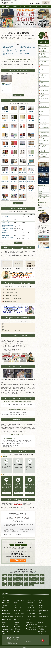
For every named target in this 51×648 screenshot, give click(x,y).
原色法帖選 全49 (5, 216)
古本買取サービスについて (25, 50)
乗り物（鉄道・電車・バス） (19, 614)
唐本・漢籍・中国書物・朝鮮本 (31, 596)
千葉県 (15, 575)
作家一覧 (28, 619)
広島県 (4, 585)
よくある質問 (17, 631)
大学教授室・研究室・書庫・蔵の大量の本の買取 (31, 628)
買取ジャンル (9, 6)
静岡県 (26, 575)
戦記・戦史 (41, 600)
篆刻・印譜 (41, 605)
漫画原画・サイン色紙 (7, 619)
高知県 (31, 585)
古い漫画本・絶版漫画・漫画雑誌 (43, 617)
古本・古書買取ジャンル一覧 (8, 596)
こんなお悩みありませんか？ (8, 50)
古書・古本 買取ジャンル (24, 46)
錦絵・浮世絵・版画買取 (43, 596)
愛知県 (20, 577)
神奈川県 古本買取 (14, 29)
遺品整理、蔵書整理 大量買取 (32, 625)
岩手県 (10, 580)
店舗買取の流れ (18, 629)
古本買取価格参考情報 (7, 47)
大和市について (23, 51)
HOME (3, 6)
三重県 (37, 580)
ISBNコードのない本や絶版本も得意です (27, 47)
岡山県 (42, 582)
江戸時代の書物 (17, 596)
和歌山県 (26, 582)
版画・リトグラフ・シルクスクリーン (43, 608)
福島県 (37, 577)
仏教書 (40, 599)
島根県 (37, 582)
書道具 (4, 607)
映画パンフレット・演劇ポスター (31, 617)
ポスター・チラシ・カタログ (19, 617)
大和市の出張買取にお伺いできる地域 (10, 51)
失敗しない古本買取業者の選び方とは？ (27, 49)
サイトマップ (5, 631)
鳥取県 (31, 582)
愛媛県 (26, 585)
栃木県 (37, 575)
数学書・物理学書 (30, 602)
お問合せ (4, 633)
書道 (15, 605)
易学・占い (17, 604)
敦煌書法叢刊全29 (5, 232)
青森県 (4, 580)
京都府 (4, 582)
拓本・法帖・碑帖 (30, 605)
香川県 (20, 585)
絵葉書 (40, 613)
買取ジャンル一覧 (42, 45)
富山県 (42, 577)
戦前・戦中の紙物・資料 (31, 613)
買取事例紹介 (15, 6)
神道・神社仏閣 (6, 600)
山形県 (26, 580)
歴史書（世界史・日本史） (31, 600)
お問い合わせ (5, 54)
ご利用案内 (29, 6)
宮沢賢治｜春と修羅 (5, 222)
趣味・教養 (5, 605)
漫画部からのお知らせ (43, 195)
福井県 (31, 577)
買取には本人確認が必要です (25, 53)
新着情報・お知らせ (42, 631)
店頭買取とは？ (29, 488)
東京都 (4, 575)
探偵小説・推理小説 (6, 613)
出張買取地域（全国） (43, 202)
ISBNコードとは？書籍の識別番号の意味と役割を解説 (25, 259)
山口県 (10, 585)
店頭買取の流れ (30, 492)
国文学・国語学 (6, 602)
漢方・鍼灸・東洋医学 (7, 604)
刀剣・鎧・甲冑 (6, 610)
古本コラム (41, 189)
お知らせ (40, 6)
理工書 (16, 602)
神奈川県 (20, 575)
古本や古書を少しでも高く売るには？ (10, 49)
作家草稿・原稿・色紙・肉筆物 (43, 611)
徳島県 (15, 585)
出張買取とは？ (5, 488)
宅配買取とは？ (17, 488)
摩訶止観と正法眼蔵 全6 (6, 235)
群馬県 (42, 575)
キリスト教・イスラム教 (19, 600)
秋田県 (20, 580)
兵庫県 (15, 582)
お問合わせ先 (41, 210)
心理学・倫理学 (29, 599)
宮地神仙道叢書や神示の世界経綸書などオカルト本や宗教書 (6, 86)
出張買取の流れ (6, 492)
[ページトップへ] (49, 645)
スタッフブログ (42, 197)
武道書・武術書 (17, 610)
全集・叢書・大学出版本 (43, 604)
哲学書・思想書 (17, 599)
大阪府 (10, 582)
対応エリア (35, 6)
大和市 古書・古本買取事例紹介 (8, 46)
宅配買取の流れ (18, 492)
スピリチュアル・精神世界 (31, 604)
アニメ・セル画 (17, 619)
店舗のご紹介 (46, 6)
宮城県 (15, 580)
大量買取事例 (41, 193)
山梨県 (4, 577)
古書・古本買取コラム (43, 200)
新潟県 (10, 577)
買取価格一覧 (22, 6)
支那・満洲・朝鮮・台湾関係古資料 (8, 617)
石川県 (26, 577)
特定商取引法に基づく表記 (8, 629)
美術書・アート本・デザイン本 (19, 608)
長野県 (15, 577)
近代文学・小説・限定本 (31, 610)
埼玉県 (10, 575)
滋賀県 (42, 580)
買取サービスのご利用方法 (8, 53)
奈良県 (20, 582)
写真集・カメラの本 (30, 607)
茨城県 (31, 575)
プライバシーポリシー (23, 507)
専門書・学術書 (6, 599)
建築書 (40, 602)
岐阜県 (31, 580)
